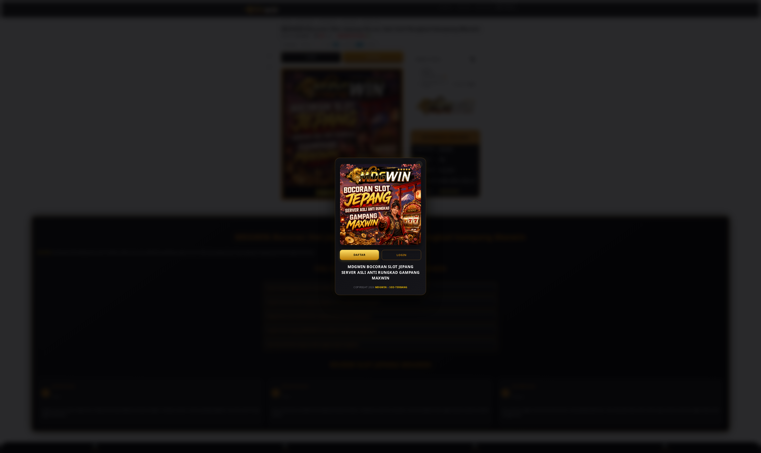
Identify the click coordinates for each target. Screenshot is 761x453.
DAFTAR (359, 255)
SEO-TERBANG (398, 287)
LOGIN (401, 255)
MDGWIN (381, 287)
